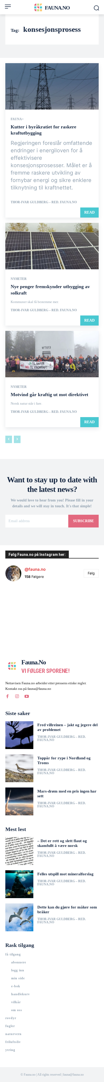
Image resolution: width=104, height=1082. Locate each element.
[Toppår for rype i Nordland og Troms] (19, 768)
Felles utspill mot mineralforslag (65, 874)
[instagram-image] (21, 601)
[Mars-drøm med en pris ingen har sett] (19, 801)
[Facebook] (7, 696)
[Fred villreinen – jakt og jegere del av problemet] (19, 735)
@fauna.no (35, 569)
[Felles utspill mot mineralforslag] (19, 884)
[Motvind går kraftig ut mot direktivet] (52, 354)
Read (89, 212)
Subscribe (83, 521)
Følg (91, 573)
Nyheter (19, 278)
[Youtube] (27, 696)
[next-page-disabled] (17, 439)
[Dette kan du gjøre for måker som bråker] (19, 917)
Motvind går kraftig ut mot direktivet (49, 394)
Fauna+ (17, 119)
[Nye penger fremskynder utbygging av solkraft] (52, 246)
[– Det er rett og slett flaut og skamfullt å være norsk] (19, 851)
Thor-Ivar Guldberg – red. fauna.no (44, 202)
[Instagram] (17, 696)
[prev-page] (8, 439)
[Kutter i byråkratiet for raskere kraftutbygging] (52, 86)
